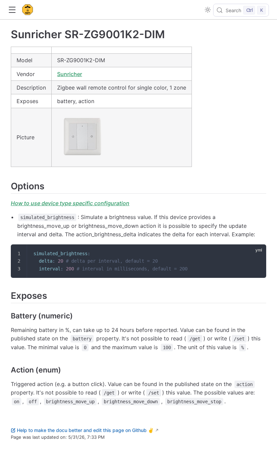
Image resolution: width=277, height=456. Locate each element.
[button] (12, 10)
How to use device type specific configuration (70, 203)
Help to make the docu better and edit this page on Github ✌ (85, 430)
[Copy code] (256, 254)
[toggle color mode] (207, 10)
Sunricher (69, 74)
